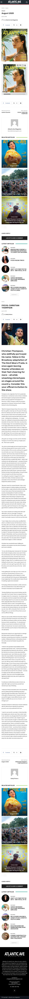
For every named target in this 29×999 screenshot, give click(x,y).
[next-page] (5, 227)
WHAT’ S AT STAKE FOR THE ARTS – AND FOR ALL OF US (18, 269)
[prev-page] (3, 227)
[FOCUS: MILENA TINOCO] (5, 259)
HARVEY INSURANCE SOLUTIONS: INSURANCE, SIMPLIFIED (18, 279)
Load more (14, 294)
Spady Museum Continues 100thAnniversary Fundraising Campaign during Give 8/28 (14, 220)
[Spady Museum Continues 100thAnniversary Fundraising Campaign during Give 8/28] (14, 210)
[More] (20, 25)
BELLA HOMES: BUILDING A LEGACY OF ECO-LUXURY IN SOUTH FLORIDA (19, 289)
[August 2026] (14, 154)
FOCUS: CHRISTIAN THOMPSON (22, 113)
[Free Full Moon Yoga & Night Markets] (14, 182)
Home (3, 8)
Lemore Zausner (6, 112)
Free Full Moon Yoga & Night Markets (14, 194)
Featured (13, 247)
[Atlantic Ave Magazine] (3, 20)
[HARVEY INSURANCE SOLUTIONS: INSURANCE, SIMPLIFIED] (5, 278)
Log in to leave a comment (14, 238)
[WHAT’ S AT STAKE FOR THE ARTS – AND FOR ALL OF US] (5, 269)
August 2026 (14, 166)
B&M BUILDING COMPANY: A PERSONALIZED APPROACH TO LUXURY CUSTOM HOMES (19, 251)
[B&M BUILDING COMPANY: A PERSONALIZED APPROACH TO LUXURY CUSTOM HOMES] (5, 250)
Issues (6, 8)
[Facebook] (14, 990)
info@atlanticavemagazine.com (14, 979)
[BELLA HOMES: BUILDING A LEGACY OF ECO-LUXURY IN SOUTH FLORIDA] (5, 288)
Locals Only (14, 191)
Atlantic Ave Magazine (12, 19)
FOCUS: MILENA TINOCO (17, 260)
